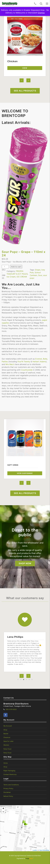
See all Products (25, 90)
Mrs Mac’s (10, 364)
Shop (5, 730)
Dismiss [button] (41, 13)
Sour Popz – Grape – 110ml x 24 (23, 253)
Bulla (45, 359)
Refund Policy (8, 796)
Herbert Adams (39, 361)
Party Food (7, 749)
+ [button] (3, 808)
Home (5, 763)
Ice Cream (11, 277)
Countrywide (26, 370)
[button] (47, 3)
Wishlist (6, 745)
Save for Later (8, 741)
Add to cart (16, 266)
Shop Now (25, 563)
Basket (5, 733)
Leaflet (35, 850)
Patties (5, 361)
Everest (38, 359)
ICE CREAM (22, 277)
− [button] (3, 811)
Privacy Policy (8, 788)
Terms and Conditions (11, 785)
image (29, 858)
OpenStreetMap (44, 850)
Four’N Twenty (24, 361)
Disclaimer (7, 792)
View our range (25, 473)
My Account (7, 726)
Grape (37, 270)
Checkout (6, 737)
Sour (40, 275)
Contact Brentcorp (10, 774)
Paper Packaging (9, 771)
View (24, 68)
